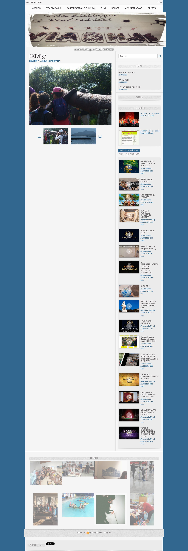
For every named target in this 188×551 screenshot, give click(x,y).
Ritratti (115, 8)
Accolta (36, 8)
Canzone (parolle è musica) (81, 8)
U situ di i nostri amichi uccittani (150, 114)
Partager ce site (36, 545)
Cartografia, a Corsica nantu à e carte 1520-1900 (148, 394)
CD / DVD (152, 8)
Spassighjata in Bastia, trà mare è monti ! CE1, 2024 (148, 339)
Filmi (103, 8)
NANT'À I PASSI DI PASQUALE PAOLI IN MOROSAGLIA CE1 (148, 304)
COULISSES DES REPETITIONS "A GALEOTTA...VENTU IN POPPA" (149, 358)
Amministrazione (134, 8)
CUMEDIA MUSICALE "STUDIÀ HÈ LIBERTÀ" (146, 214)
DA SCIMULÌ (123, 76)
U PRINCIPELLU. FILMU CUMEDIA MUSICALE (148, 164)
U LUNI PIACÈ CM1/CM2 (146, 180)
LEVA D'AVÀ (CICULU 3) (146, 322)
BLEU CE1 (145, 286)
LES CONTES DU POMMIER (148, 196)
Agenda (139, 97)
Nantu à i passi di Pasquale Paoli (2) (148, 247)
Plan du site (81, 533)
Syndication (93, 533)
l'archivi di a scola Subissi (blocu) (150, 132)
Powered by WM (105, 533)
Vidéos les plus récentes (128, 151)
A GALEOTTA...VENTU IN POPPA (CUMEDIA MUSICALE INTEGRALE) (149, 267)
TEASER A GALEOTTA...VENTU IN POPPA (149, 377)
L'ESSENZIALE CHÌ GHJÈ (129, 83)
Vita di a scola (54, 8)
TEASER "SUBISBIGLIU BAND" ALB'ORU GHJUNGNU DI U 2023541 (148, 432)
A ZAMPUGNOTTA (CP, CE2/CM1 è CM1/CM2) (148, 412)
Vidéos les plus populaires (129, 154)
